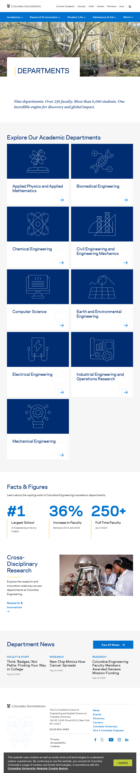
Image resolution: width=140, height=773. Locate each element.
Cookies (55, 746)
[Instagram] (119, 740)
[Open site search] (130, 6)
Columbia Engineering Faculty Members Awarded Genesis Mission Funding (110, 667)
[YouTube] (111, 740)
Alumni (100, 7)
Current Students (65, 7)
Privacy (54, 739)
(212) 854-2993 (59, 729)
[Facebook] (95, 740)
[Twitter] (102, 740)
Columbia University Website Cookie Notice (38, 768)
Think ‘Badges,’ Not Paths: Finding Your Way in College (26, 665)
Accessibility (58, 743)
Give (121, 7)
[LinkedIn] (126, 740)
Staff (91, 7)
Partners (111, 7)
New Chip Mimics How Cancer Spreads (67, 663)
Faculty (82, 7)
